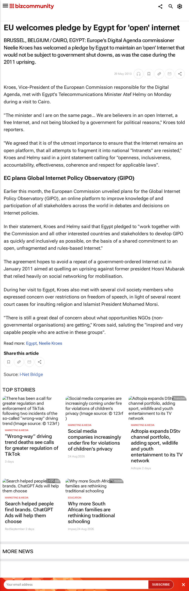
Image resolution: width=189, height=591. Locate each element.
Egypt (31, 343)
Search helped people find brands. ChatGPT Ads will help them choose (29, 512)
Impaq (72, 529)
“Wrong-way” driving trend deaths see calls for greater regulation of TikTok (31, 445)
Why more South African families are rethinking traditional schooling (91, 512)
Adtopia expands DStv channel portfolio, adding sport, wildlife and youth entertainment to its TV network (157, 446)
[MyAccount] (180, 6)
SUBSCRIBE (161, 584)
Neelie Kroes (50, 343)
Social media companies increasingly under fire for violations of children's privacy (94, 440)
